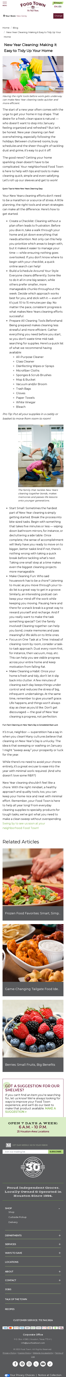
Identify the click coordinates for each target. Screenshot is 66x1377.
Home (6, 27)
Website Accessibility (43, 1353)
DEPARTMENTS (13, 1235)
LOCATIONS (11, 1262)
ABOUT (9, 1271)
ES (60, 6)
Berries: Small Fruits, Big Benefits (30, 1065)
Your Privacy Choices (22, 1375)
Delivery (13, 1222)
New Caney (22, 16)
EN (55, 6)
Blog (15, 27)
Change (58, 15)
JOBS (8, 1289)
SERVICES (10, 1244)
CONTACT (10, 1280)
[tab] (33, 1208)
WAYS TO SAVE (13, 1252)
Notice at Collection (49, 1375)
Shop (8, 1208)
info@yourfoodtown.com (33, 1343)
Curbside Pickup (17, 1217)
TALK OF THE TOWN (16, 1299)
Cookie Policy (24, 1353)
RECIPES (10, 1309)
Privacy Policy (9, 1353)
